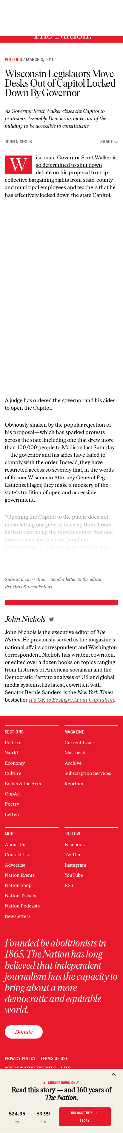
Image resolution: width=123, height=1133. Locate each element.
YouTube (73, 875)
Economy (15, 763)
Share (106, 141)
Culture (13, 773)
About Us (15, 844)
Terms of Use (54, 1058)
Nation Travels (20, 896)
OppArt (13, 794)
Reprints (73, 784)
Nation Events (20, 875)
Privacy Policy (20, 1058)
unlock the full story (84, 1116)
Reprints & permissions (28, 587)
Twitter (72, 854)
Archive (73, 763)
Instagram (75, 865)
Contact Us (17, 854)
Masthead (74, 753)
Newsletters (17, 916)
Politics (13, 60)
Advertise (15, 865)
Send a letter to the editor (76, 579)
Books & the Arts (23, 784)
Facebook (74, 844)
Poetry (12, 804)
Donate (24, 1031)
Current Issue (79, 742)
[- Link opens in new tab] (51, 619)
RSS (68, 885)
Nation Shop (18, 885)
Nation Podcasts (22, 906)
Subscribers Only (63, 1083)
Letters (12, 814)
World (11, 753)
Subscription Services (87, 773)
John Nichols (18, 142)
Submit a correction (25, 579)
